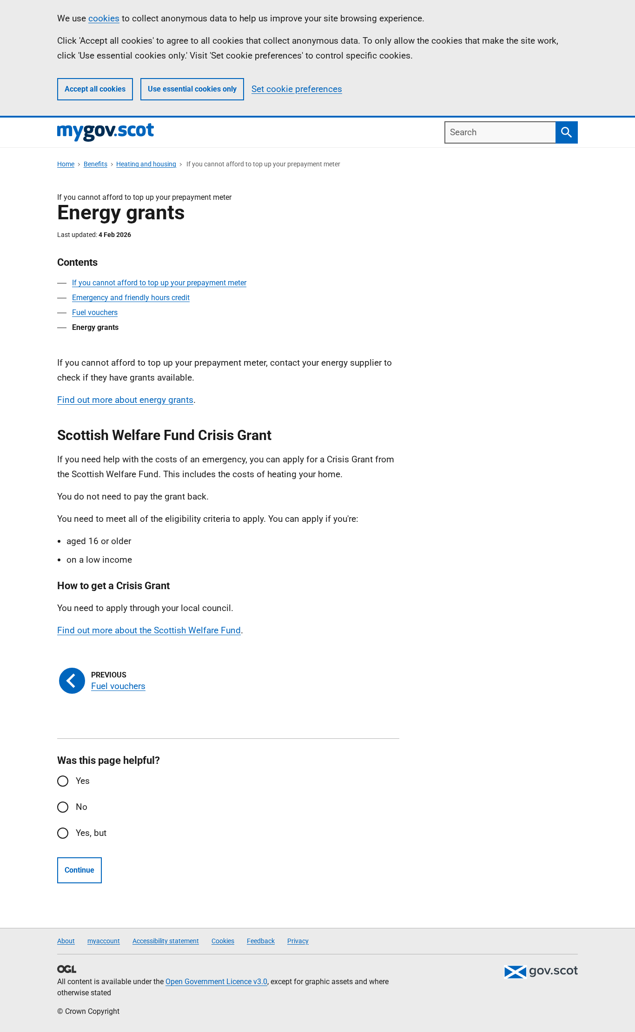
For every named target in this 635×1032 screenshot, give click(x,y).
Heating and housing (146, 164)
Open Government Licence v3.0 (216, 981)
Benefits (95, 164)
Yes (83, 781)
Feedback (261, 941)
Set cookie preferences (296, 89)
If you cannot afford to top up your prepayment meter (159, 282)
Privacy (298, 941)
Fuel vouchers (95, 312)
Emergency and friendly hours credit (131, 297)
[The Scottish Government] (540, 972)
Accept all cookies (95, 89)
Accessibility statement (165, 941)
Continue (79, 870)
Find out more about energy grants (125, 399)
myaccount (103, 941)
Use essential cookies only (192, 89)
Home (65, 164)
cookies (103, 18)
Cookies (223, 941)
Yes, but (91, 833)
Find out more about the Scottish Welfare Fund (149, 630)
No (81, 807)
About (66, 941)
